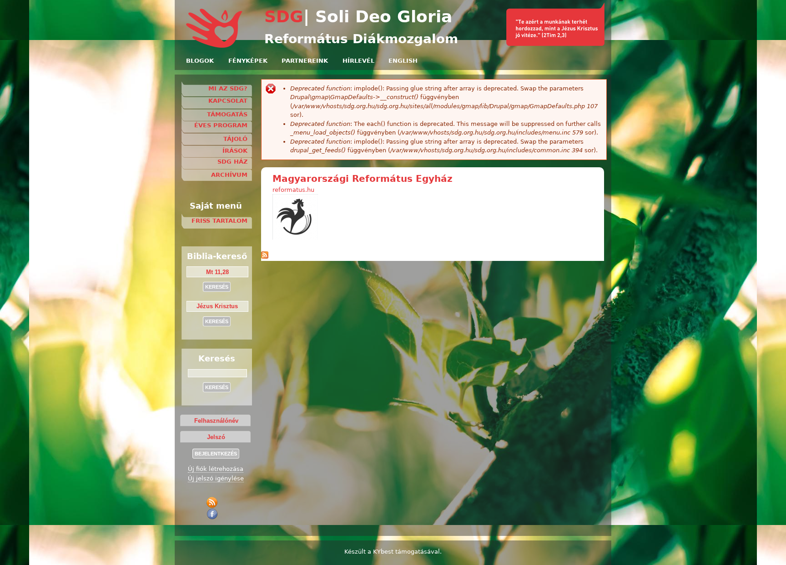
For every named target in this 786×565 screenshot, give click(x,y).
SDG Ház (232, 161)
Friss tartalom (219, 220)
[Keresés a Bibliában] (555, 43)
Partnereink (305, 60)
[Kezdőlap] (215, 46)
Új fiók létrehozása (215, 468)
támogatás (227, 114)
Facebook (214, 514)
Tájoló (235, 138)
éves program (220, 125)
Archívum (229, 174)
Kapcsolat (227, 100)
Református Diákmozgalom (361, 38)
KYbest (383, 551)
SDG (283, 16)
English (403, 60)
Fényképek (247, 60)
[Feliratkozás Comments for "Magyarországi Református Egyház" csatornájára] (264, 256)
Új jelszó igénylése (216, 478)
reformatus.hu (293, 189)
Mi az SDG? (227, 88)
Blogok (200, 60)
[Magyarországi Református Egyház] (295, 237)
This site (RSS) (214, 502)
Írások (234, 150)
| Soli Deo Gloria (377, 16)
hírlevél (358, 60)
